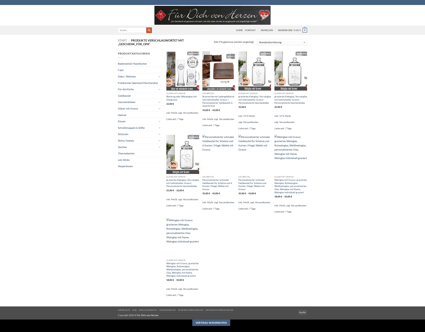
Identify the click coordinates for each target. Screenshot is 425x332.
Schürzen (123, 134)
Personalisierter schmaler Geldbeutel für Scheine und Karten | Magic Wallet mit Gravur (252, 184)
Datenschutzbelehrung (220, 310)
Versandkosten (190, 112)
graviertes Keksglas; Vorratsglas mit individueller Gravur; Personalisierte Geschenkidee (254, 99)
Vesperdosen (125, 166)
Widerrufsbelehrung (190, 310)
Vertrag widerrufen (211, 322)
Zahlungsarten (148, 310)
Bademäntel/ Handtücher (132, 63)
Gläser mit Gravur (128, 108)
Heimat (122, 114)
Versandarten (167, 310)
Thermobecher (126, 153)
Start (122, 40)
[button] (267, 30)
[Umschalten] (160, 76)
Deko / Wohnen (127, 76)
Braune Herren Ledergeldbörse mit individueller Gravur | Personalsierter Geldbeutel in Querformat (218, 101)
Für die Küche (126, 89)
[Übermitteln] (149, 30)
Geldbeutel (124, 95)
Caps (121, 69)
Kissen (122, 121)
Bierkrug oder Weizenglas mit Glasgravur (181, 98)
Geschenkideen (126, 102)
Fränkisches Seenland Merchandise (138, 82)
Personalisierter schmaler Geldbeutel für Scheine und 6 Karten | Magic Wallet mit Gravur (217, 184)
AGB (134, 310)
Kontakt (250, 30)
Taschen (122, 147)
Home (239, 30)
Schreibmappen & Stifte (131, 127)
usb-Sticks (124, 159)
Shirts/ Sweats (126, 140)
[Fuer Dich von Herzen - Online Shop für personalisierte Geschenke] (212, 15)
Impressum (124, 310)
